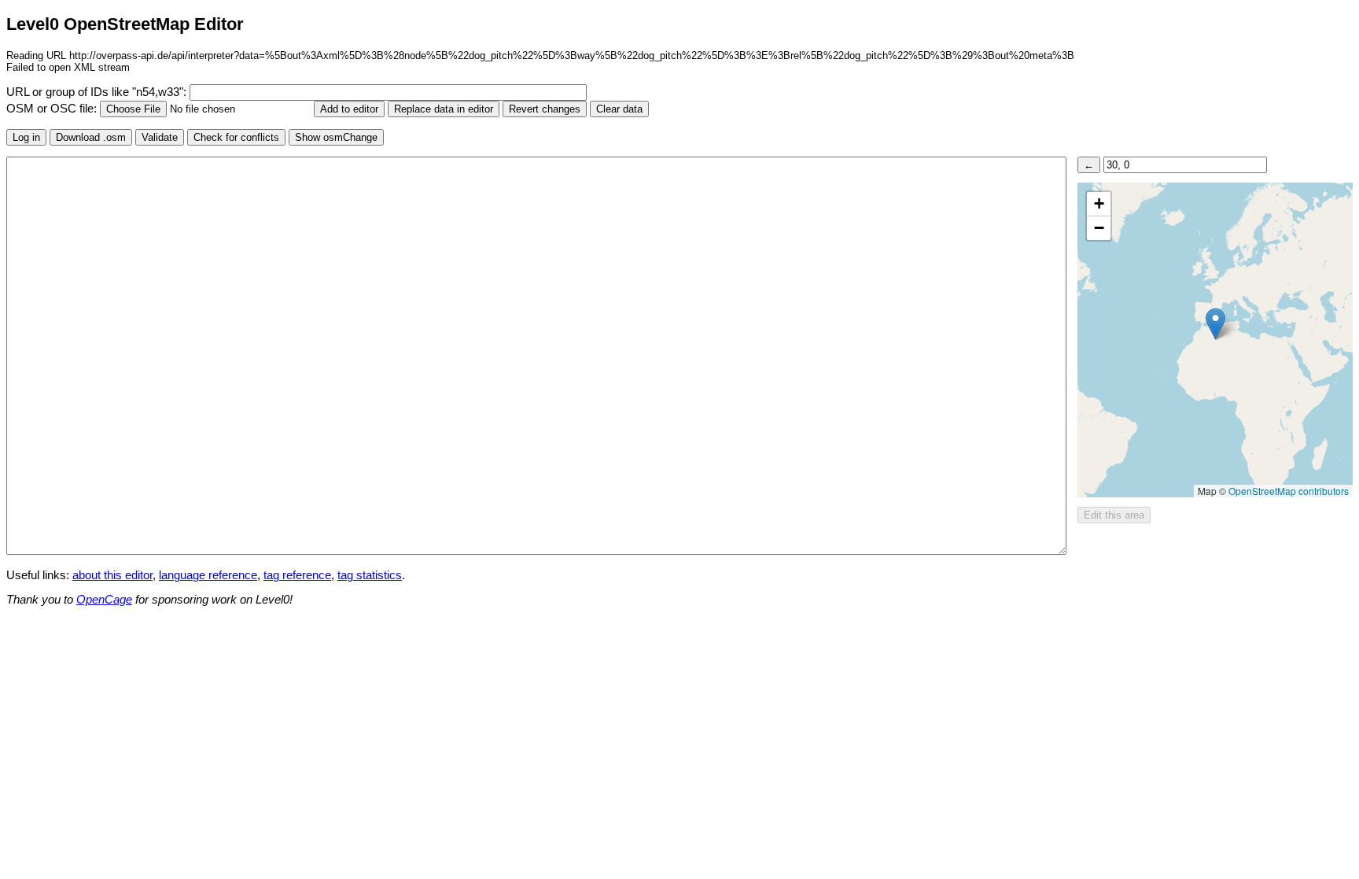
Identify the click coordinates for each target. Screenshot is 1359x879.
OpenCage (104, 599)
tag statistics (369, 575)
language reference (208, 575)
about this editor (112, 575)
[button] (1215, 324)
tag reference (297, 575)
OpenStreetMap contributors (1288, 490)
